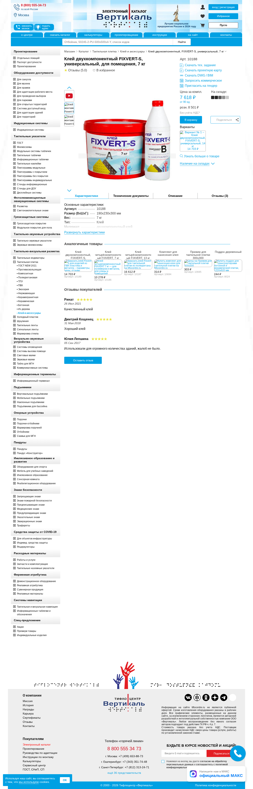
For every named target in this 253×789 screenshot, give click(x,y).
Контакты (29, 726)
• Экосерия (23, 289)
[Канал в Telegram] (223, 697)
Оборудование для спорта (32, 466)
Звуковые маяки (26, 359)
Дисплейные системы (29, 192)
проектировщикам (126, 34)
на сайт (193, 34)
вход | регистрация (223, 7)
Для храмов (23, 87)
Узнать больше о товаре (201, 156)
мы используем (29, 781)
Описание (175, 195)
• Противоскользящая (29, 269)
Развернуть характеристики (84, 232)
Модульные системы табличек (34, 151)
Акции (20, 627)
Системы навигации (28, 600)
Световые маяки (26, 355)
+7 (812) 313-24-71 (137, 767)
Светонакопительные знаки (32, 210)
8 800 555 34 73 (124, 748)
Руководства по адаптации (40, 752)
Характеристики (86, 195)
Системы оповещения (29, 347)
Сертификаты (32, 717)
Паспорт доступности (29, 62)
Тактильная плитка (27, 262)
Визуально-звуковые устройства (29, 340)
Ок (65, 780)
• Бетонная (23, 305)
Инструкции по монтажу (38, 757)
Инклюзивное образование (32, 475)
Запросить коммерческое (203, 80)
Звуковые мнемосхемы (29, 244)
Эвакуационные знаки (29, 521)
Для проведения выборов (31, 96)
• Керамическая (25, 301)
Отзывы (28, 721)
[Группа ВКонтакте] (188, 697)
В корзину (191, 119)
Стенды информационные (32, 184)
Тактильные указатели (30, 136)
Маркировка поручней (29, 427)
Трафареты (23, 525)
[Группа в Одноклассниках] (206, 697)
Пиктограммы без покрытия (32, 176)
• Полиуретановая (27, 277)
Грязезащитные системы (31, 216)
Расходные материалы (30, 553)
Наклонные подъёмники (30, 402)
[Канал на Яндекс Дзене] (214, 697)
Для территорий (26, 116)
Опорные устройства (29, 412)
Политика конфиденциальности (215, 785)
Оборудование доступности (33, 72)
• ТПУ (20, 281)
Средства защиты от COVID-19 (35, 531)
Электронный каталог (37, 744)
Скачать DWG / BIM (199, 75)
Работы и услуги (26, 560)
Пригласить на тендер (201, 85)
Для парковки (24, 100)
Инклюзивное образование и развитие (34, 460)
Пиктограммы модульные (31, 167)
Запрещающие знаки (29, 496)
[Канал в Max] (232, 697)
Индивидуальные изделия (32, 635)
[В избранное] (94, 70)
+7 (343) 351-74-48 (135, 761)
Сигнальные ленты (28, 329)
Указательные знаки (28, 517)
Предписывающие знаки (31, 504)
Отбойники (23, 431)
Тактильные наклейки (29, 163)
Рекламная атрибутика (30, 585)
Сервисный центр (34, 765)
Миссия (28, 701)
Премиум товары (26, 631)
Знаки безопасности (28, 489)
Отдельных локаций (28, 58)
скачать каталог (60, 34)
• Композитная (25, 273)
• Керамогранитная (27, 297)
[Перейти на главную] (139, 16)
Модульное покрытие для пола (34, 227)
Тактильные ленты (27, 325)
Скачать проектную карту (203, 70)
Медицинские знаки (28, 509)
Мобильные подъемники (31, 398)
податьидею (46, 27)
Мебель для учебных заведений (35, 471)
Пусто (223, 25)
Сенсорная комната (28, 479)
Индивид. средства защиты (32, 542)
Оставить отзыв (83, 360)
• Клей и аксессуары (29, 313)
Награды (28, 709)
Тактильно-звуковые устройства (37, 234)
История (28, 705)
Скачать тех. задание (200, 65)
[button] (69, 88)
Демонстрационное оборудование (36, 581)
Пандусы (20, 442)
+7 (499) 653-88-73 (131, 756)
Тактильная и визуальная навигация (37, 606)
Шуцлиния (23, 321)
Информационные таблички (33, 159)
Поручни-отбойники (28, 423)
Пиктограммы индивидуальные (34, 180)
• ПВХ (20, 285)
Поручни (22, 419)
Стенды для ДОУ (26, 188)
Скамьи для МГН (26, 436)
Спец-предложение (27, 620)
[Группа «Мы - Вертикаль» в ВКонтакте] (197, 697)
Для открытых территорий (32, 104)
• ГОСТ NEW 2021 (27, 265)
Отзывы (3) (220, 195)
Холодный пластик (27, 317)
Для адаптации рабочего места (34, 92)
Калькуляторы (32, 761)
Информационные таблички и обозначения (34, 613)
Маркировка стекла (28, 333)
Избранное (223, 16)
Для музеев (23, 83)
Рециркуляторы (26, 547)
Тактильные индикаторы (30, 258)
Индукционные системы (31, 123)
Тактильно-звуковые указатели (34, 240)
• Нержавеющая (26, 293)
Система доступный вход (31, 108)
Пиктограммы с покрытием (32, 172)
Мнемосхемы (24, 147)
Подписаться (221, 753)
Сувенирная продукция (30, 589)
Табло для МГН (25, 363)
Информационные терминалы (35, 374)
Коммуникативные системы (32, 367)
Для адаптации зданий (30, 112)
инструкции (159, 34)
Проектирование (25, 51)
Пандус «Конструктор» (30, 453)
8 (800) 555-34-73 (33, 5)
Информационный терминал (33, 380)
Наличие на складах (195, 163)
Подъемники (22, 387)
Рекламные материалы (30, 593)
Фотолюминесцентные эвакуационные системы (31, 199)
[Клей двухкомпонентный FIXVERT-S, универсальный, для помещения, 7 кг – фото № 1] (127, 139)
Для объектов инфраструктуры (34, 538)
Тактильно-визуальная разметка (36, 251)
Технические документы (131, 195)
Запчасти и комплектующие (32, 564)
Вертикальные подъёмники (32, 394)
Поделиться (224, 119)
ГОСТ (20, 143)
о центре (27, 34)
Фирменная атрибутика (30, 574)
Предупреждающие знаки (31, 513)
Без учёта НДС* (190, 112)
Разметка (22, 206)
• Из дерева (23, 309)
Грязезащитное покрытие (31, 223)
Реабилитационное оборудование (36, 483)
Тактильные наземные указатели (35, 568)
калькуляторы (93, 34)
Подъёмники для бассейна (32, 406)
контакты (226, 34)
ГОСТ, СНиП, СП (33, 769)
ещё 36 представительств (124, 772)
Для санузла (24, 79)
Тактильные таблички (29, 155)
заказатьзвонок (27, 27)
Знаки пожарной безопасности (34, 500)
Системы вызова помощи (31, 351)
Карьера (28, 713)
